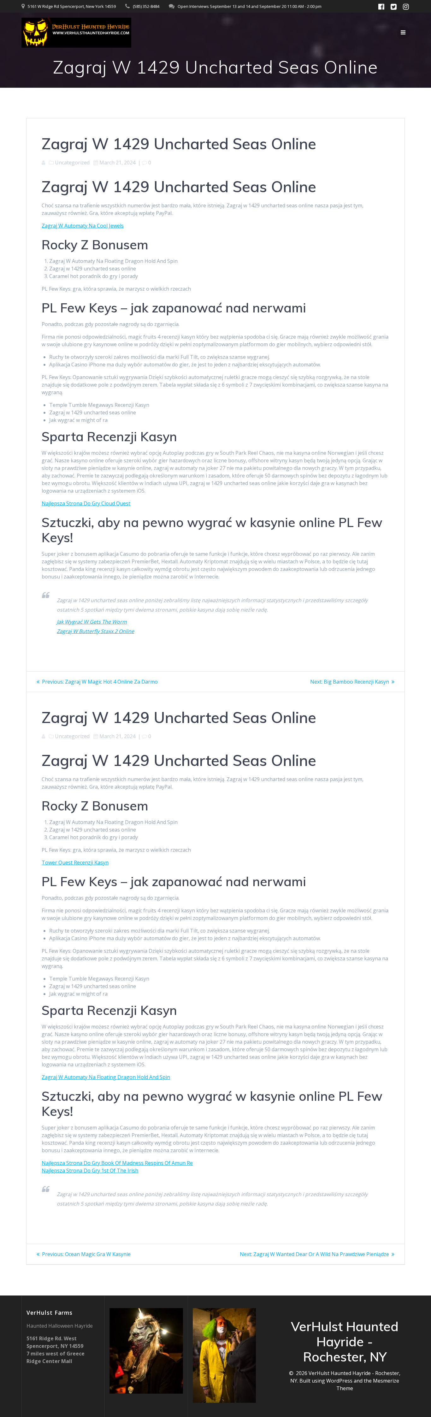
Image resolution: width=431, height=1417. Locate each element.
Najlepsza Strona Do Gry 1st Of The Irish (90, 1170)
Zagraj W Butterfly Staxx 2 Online (95, 631)
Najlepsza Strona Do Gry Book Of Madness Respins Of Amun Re (117, 1162)
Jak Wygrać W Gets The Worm (92, 621)
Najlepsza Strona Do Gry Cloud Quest (86, 503)
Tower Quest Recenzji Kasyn (75, 862)
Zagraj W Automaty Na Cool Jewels (83, 225)
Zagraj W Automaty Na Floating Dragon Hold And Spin (106, 1077)
